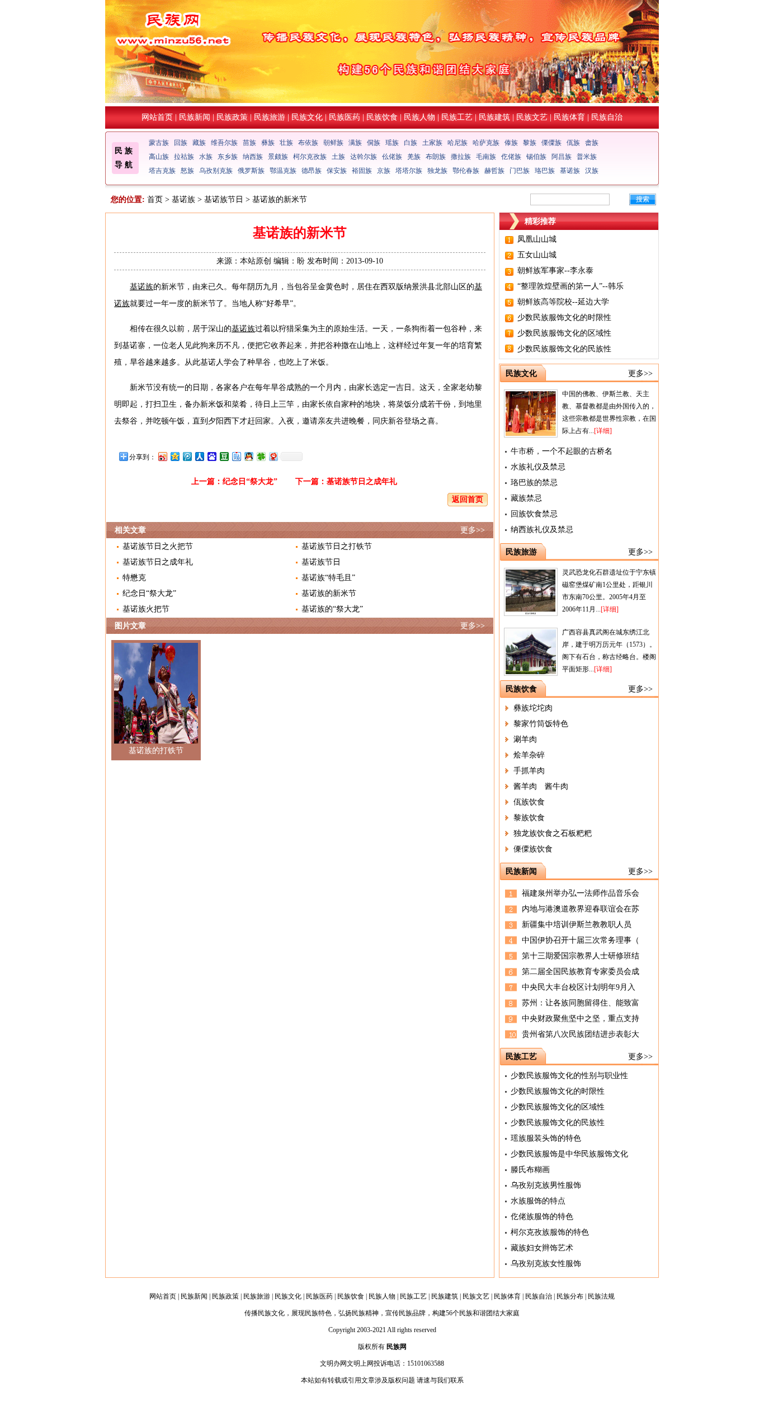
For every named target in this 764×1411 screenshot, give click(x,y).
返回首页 (467, 499)
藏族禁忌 (526, 498)
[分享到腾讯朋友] (260, 456)
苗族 (249, 143)
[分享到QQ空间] (174, 456)
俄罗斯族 (251, 171)
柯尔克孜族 (310, 157)
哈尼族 (457, 143)
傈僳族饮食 (533, 849)
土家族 (432, 143)
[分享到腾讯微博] (187, 456)
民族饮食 (382, 117)
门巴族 (520, 171)
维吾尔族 (224, 143)
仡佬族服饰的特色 (542, 1216)
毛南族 (486, 157)
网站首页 (157, 117)
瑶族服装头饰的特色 (546, 1138)
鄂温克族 (283, 171)
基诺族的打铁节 (156, 750)
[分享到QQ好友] (248, 456)
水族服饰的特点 (538, 1201)
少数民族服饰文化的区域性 (564, 333)
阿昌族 (561, 157)
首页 (155, 199)
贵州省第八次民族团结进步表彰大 (580, 1034)
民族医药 (344, 117)
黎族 (529, 143)
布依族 (308, 143)
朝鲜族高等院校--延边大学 (563, 302)
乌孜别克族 (216, 171)
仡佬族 (511, 157)
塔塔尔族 (408, 171)
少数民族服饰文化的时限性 (564, 317)
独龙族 (437, 171)
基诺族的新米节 (328, 593)
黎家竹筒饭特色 (540, 723)
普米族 (587, 157)
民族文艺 (532, 117)
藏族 (199, 143)
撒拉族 (461, 157)
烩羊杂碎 (529, 755)
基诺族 (570, 171)
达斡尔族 (363, 157)
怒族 (187, 171)
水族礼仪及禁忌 (538, 467)
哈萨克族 (486, 143)
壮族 (286, 143)
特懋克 (134, 577)
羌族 (414, 157)
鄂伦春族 (465, 171)
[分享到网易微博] (273, 456)
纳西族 (253, 157)
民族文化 (307, 117)
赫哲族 (494, 171)
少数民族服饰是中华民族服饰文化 (569, 1154)
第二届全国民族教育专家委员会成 (580, 971)
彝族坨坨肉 (533, 708)
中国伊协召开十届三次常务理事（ (580, 940)
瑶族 (392, 143)
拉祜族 (184, 157)
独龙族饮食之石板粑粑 (552, 833)
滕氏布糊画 (530, 1169)
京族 (383, 171)
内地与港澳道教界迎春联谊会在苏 (580, 909)
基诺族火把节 (145, 609)
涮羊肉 (525, 739)
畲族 (591, 143)
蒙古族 (159, 143)
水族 (206, 157)
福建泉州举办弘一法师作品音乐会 (580, 893)
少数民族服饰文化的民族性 (564, 349)
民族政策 (232, 117)
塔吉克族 (162, 171)
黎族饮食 (529, 817)
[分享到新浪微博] (162, 456)
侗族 (373, 143)
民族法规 (601, 1296)
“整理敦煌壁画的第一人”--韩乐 (570, 286)
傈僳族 (551, 143)
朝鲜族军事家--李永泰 (555, 270)
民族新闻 (194, 117)
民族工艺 (457, 117)
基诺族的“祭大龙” (332, 609)
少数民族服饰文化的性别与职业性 (569, 1075)
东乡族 (228, 157)
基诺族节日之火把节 (157, 546)
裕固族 (362, 171)
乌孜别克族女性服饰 (546, 1263)
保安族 (337, 171)
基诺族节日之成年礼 (362, 481)
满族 (355, 143)
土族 (338, 157)
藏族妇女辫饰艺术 (542, 1248)
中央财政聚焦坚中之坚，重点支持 (580, 1018)
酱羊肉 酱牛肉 (540, 786)
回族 (180, 143)
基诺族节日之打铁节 (336, 546)
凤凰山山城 (537, 239)
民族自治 (606, 117)
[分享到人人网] (199, 456)
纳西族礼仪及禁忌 (542, 529)
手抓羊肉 (529, 770)
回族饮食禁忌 (534, 514)
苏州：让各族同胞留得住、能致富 (580, 1003)
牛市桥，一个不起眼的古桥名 (561, 451)
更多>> (472, 530)
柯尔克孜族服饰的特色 (550, 1232)
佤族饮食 (529, 802)
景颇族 (278, 157)
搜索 (642, 199)
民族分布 (570, 1296)
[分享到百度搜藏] (211, 456)
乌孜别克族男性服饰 (546, 1185)
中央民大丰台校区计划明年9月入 (578, 987)
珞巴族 (545, 171)
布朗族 (436, 157)
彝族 (268, 143)
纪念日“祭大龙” (250, 481)
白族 (410, 143)
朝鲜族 (333, 143)
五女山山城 (537, 255)
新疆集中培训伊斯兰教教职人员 (576, 924)
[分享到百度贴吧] (236, 456)
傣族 (511, 143)
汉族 (591, 171)
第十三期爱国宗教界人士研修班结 (580, 956)
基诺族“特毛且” (328, 577)
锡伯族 (536, 157)
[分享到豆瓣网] (224, 456)
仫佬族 (392, 157)
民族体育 (569, 117)
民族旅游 (269, 117)
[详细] (603, 431)
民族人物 (419, 117)
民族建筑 (494, 117)
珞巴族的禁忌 (534, 482)
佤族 (573, 143)
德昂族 (311, 171)
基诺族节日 (223, 199)
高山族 (159, 157)
